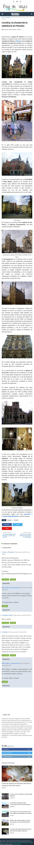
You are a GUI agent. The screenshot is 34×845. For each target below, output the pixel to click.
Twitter (17, 524)
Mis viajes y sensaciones (9, 29)
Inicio (3, 17)
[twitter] (17, 1)
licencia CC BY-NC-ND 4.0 (7, 842)
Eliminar (13, 579)
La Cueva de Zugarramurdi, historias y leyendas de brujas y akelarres (20, 830)
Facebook (7, 524)
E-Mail (6, 528)
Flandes (8, 17)
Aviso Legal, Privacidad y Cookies (23, 842)
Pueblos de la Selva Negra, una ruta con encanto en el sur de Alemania (20, 821)
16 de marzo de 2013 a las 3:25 (22, 615)
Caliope (5, 632)
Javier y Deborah (8, 552)
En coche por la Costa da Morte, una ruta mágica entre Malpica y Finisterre (21, 812)
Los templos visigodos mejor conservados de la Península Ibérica (20, 803)
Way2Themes (16, 844)
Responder (5, 579)
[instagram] (20, 1)
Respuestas (6, 583)
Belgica (10, 520)
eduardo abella (7, 615)
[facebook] (14, 1)
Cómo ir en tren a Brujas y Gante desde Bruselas (21, 795)
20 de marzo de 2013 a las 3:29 (17, 632)
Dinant (18, 41)
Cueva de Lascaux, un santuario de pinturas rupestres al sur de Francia (16, 784)
